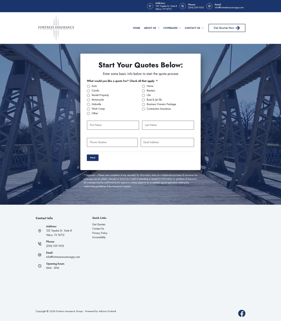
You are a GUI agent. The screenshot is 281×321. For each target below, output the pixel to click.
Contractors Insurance (159, 109)
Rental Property (100, 95)
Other (95, 113)
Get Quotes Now (224, 28)
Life (149, 95)
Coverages (170, 28)
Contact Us (192, 28)
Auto (94, 86)
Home (136, 28)
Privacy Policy (99, 233)
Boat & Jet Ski (154, 100)
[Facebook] (241, 313)
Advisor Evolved (107, 311)
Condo (95, 90)
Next (92, 157)
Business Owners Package (161, 104)
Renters (151, 90)
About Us (150, 28)
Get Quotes (98, 224)
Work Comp (98, 109)
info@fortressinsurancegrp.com (229, 7)
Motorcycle (98, 100)
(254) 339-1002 (196, 7)
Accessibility (99, 237)
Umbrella (96, 104)
